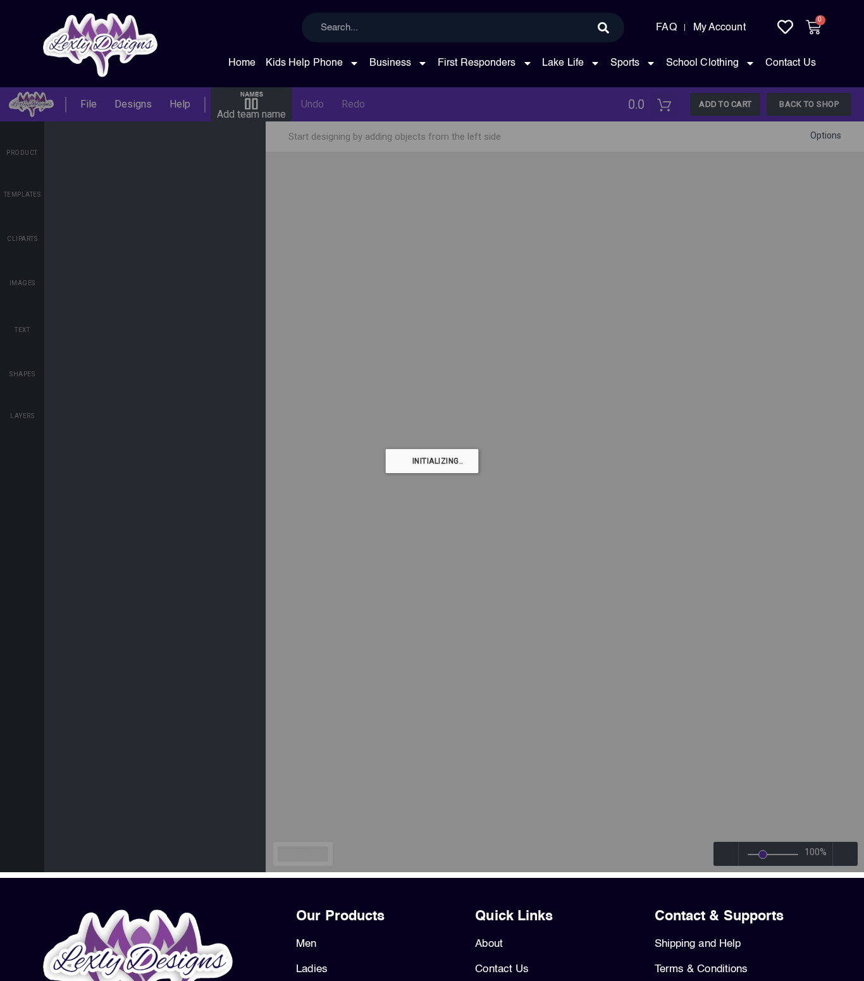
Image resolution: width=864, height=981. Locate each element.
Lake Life (563, 63)
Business (390, 63)
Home (242, 63)
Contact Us (790, 63)
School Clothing (702, 63)
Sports (625, 63)
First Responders (477, 63)
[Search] (603, 27)
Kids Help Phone (304, 63)
